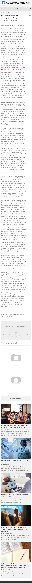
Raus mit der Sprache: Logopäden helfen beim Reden (16, 335)
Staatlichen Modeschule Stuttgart (11, 69)
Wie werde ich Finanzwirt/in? (16, 362)
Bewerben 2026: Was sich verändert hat (18, 8)
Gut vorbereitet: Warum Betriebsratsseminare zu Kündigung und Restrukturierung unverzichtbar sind (15, 565)
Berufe (16, 20)
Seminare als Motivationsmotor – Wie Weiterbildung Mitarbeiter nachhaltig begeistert (14, 529)
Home (2, 12)
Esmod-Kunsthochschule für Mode (11, 84)
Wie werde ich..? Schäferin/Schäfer (16, 326)
